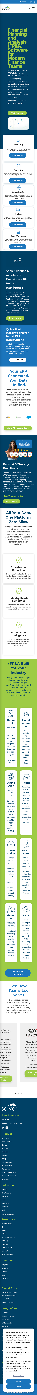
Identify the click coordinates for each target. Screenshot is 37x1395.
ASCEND (4, 1234)
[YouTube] (7, 1127)
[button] (33, 8)
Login (30, 2)
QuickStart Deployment (9, 1176)
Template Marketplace (8, 1172)
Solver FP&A (5, 1138)
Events (4, 1230)
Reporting (5, 1148)
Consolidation (6, 1152)
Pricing (4, 1159)
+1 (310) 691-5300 (14, 1124)
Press (3, 1275)
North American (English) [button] (9, 1292)
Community (5, 1244)
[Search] (29, 8)
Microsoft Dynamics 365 (15, 346)
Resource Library (7, 1223)
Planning (4, 1145)
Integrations (5, 1179)
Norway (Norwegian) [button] (8, 1302)
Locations (4, 1268)
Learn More (11, 501)
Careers (4, 1271)
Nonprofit (4, 1189)
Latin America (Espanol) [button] (9, 1295)
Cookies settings (18, 1376)
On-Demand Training (8, 1237)
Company (4, 1265)
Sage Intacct (5, 1319)
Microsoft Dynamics (8, 1316)
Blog (3, 1227)
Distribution (5, 1196)
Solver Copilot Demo (8, 1254)
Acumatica (5, 1313)
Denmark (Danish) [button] (7, 1299)
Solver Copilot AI (7, 1141)
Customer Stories (7, 1247)
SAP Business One (7, 1323)
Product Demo (6, 1251)
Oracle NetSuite (6, 1326)
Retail (3, 1200)
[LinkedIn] (3, 1127)
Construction (5, 1203)
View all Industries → (8, 1214)
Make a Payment (12, 1392)
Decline (18, 1386)
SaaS (3, 1210)
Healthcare (5, 1207)
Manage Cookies (24, 1392)
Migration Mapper (7, 1169)
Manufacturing (6, 1193)
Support (23, 2)
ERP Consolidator (7, 1165)
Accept (18, 1381)
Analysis (4, 1155)
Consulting (5, 1241)
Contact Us (5, 1278)
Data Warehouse (7, 1162)
